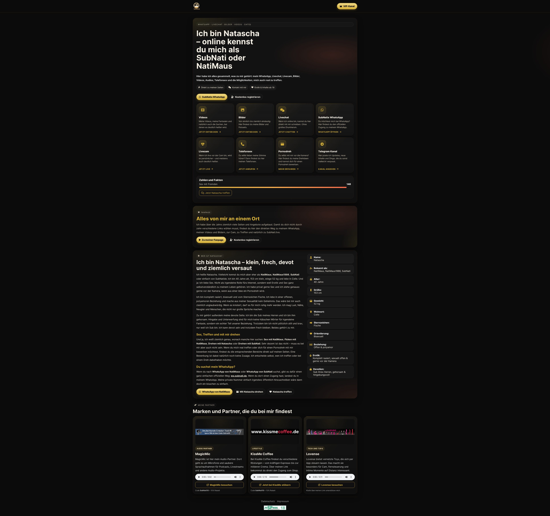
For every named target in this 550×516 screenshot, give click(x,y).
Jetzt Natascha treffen (217, 192)
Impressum (283, 501)
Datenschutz (268, 501)
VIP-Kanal (349, 6)
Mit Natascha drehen (251, 391)
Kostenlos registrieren (247, 96)
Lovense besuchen (332, 484)
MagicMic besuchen (221, 484)
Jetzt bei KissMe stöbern (276, 484)
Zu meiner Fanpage (212, 239)
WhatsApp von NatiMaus (216, 391)
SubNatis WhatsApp (213, 96)
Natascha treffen (282, 391)
